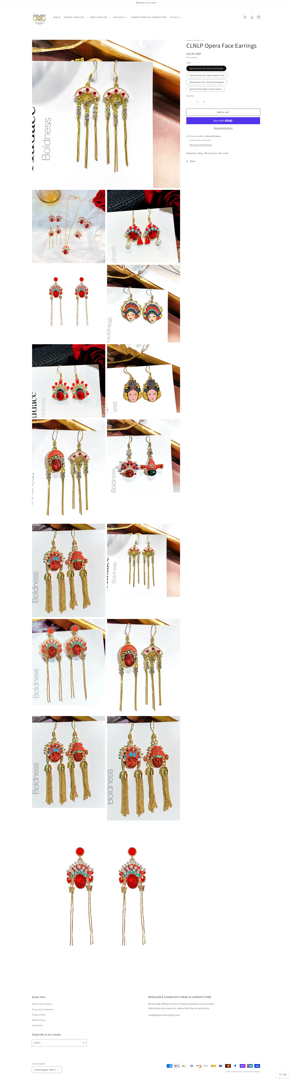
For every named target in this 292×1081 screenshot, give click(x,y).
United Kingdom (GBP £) (45, 1070)
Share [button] (192, 161)
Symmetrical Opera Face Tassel (205, 89)
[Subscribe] (83, 1042)
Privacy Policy (38, 1014)
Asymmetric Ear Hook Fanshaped (206, 82)
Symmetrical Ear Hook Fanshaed (206, 68)
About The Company (42, 1004)
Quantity (190, 95)
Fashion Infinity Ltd (238, 1072)
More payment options (223, 128)
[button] (75, 17)
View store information (200, 144)
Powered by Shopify (252, 1072)
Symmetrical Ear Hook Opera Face (207, 75)
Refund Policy (38, 1020)
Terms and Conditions (43, 1009)
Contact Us (37, 1025)
